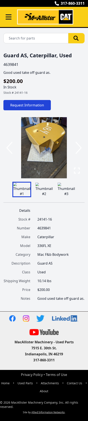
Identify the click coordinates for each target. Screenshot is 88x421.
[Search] (76, 38)
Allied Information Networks (48, 412)
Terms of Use (56, 374)
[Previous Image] (10, 148)
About (44, 391)
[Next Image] (78, 148)
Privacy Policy (32, 374)
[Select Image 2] (44, 189)
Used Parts (25, 383)
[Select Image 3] (66, 189)
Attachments (50, 383)
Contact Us (74, 383)
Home (5, 383)
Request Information (27, 105)
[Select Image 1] (21, 189)
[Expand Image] (77, 170)
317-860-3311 (73, 3)
